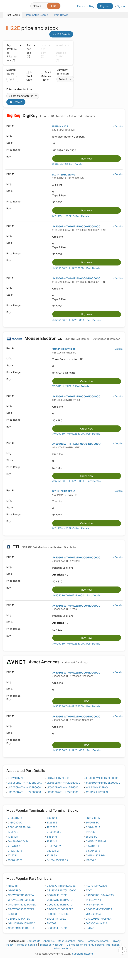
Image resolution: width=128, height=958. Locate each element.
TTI (44, 546)
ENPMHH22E (60, 126)
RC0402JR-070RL (57, 895)
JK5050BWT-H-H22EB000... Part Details (76, 268)
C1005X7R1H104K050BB (61, 885)
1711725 (90, 831)
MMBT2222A (93, 914)
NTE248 (13, 885)
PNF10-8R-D (93, 817)
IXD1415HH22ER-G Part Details (70, 216)
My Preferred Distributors (12, 53)
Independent (43, 51)
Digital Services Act (51, 944)
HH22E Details (61, 34)
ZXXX (89, 890)
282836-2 (53, 850)
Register (105, 6)
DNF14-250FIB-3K (57, 860)
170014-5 (91, 860)
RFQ (86, 701)
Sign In (121, 6)
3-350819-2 (15, 817)
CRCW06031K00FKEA (98, 918)
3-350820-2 (15, 822)
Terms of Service (27, 944)
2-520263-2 (54, 831)
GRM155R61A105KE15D (21, 923)
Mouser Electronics (72, 338)
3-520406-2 (93, 827)
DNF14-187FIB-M (95, 855)
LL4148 (90, 928)
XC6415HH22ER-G (63, 349)
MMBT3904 (15, 890)
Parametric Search (97, 940)
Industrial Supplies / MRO (61, 53)
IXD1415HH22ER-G (63, 174)
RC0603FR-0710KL (58, 914)
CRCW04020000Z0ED (60, 909)
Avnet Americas (58, 661)
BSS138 (12, 914)
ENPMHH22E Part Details (67, 164)
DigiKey (58, 115)
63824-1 (52, 836)
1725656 (52, 822)
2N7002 (51, 923)
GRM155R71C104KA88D (22, 904)
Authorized (29, 51)
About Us (48, 940)
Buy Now (86, 158)
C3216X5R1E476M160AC (61, 890)
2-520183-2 (93, 822)
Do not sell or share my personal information (93, 944)
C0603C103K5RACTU (21, 928)
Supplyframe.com (82, 953)
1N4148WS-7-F (94, 904)
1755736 (13, 831)
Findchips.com (6, 6)
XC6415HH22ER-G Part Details (70, 386)
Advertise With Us (64, 948)
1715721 (12, 855)
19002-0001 (15, 860)
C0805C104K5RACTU (60, 899)
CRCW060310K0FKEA (21, 895)
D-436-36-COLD (18, 841)
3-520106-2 (93, 846)
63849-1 (52, 817)
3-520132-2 (15, 850)
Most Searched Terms (71, 940)
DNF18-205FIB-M (96, 841)
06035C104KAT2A (96, 923)
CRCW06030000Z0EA (21, 909)
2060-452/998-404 (19, 827)
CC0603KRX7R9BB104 (99, 909)
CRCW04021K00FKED (21, 899)
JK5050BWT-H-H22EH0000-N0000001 (77, 278)
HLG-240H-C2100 (96, 885)
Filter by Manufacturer (19, 89)
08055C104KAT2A (19, 918)
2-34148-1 (14, 846)
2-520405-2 (93, 850)
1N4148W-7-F (93, 899)
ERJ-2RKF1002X (56, 918)
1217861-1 (52, 855)
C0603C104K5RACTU (60, 904)
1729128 (13, 836)
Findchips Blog (85, 6)
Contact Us (33, 940)
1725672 (52, 827)
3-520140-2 (54, 846)
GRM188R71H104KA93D (100, 895)
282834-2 (91, 836)
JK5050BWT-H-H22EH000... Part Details (76, 320)
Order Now (86, 381)
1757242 (52, 841)
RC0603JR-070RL (57, 928)
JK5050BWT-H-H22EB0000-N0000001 (76, 226)
